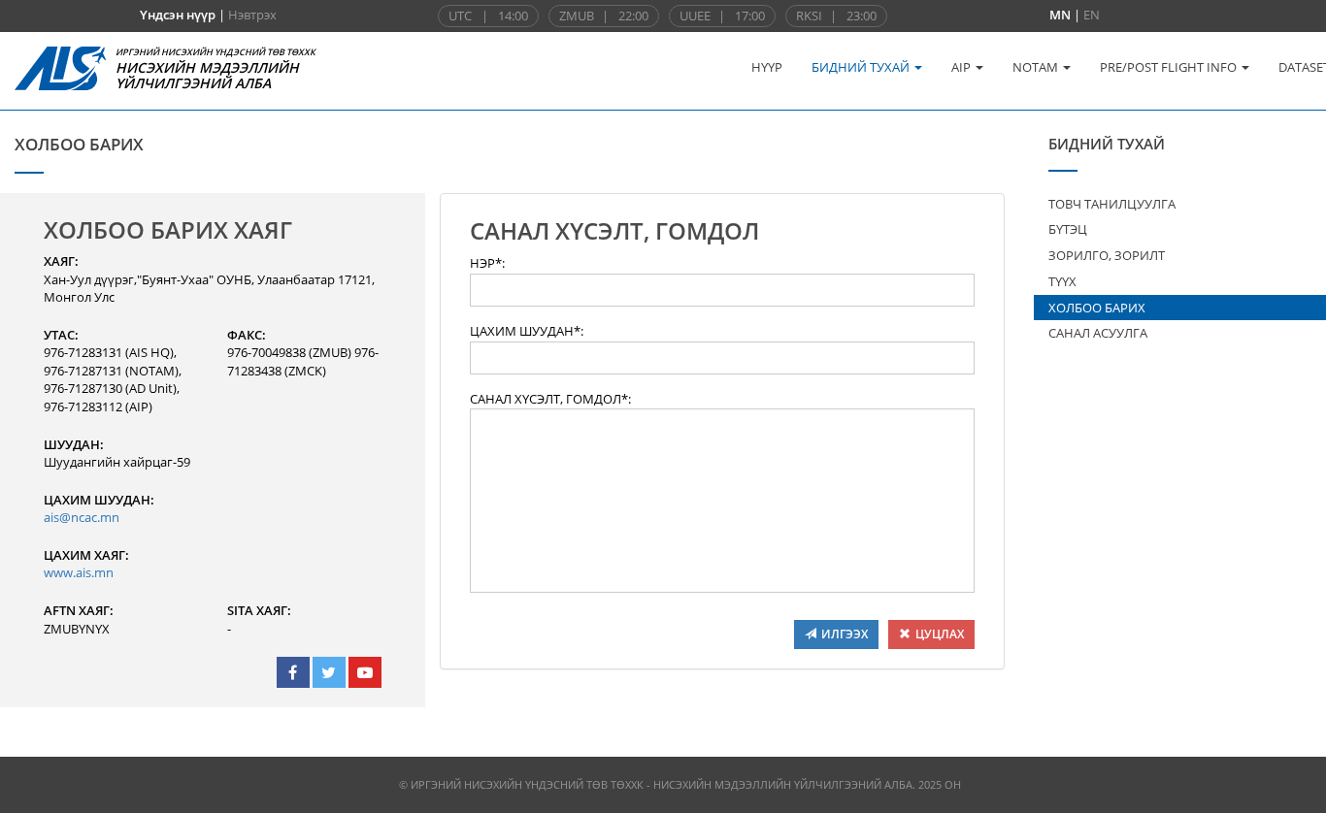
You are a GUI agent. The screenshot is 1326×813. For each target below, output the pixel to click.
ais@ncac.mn (81, 517)
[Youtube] (364, 672)
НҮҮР (766, 67)
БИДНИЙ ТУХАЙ (862, 67)
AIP (962, 67)
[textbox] (723, 290)
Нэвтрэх (252, 14)
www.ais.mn (79, 572)
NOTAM (1036, 67)
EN (1091, 14)
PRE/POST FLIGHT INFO (1170, 67)
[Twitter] (329, 672)
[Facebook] (293, 672)
